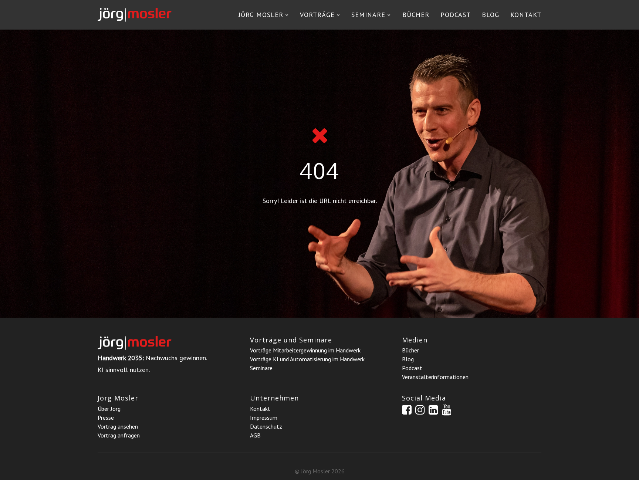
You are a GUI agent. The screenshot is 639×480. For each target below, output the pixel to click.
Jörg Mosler (261, 14)
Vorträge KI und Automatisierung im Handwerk (307, 359)
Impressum (263, 417)
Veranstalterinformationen (435, 377)
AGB (255, 435)
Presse (106, 417)
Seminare (368, 14)
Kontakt (525, 14)
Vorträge (317, 14)
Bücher (415, 14)
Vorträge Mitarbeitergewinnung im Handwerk (305, 350)
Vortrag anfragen (119, 435)
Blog (490, 14)
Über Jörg (109, 408)
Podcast (455, 14)
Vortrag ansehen (118, 426)
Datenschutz (266, 426)
